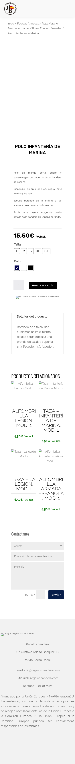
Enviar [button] (56, 594)
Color (18, 261)
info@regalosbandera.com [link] (42, 670)
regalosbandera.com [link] (44, 678)
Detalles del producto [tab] (32, 316)
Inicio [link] (10, 23)
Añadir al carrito (43, 285)
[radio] (17, 251)
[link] (10, 8)
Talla (17, 244)
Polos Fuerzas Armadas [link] (47, 28)
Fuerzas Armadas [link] (28, 23)
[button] (69, 9)
